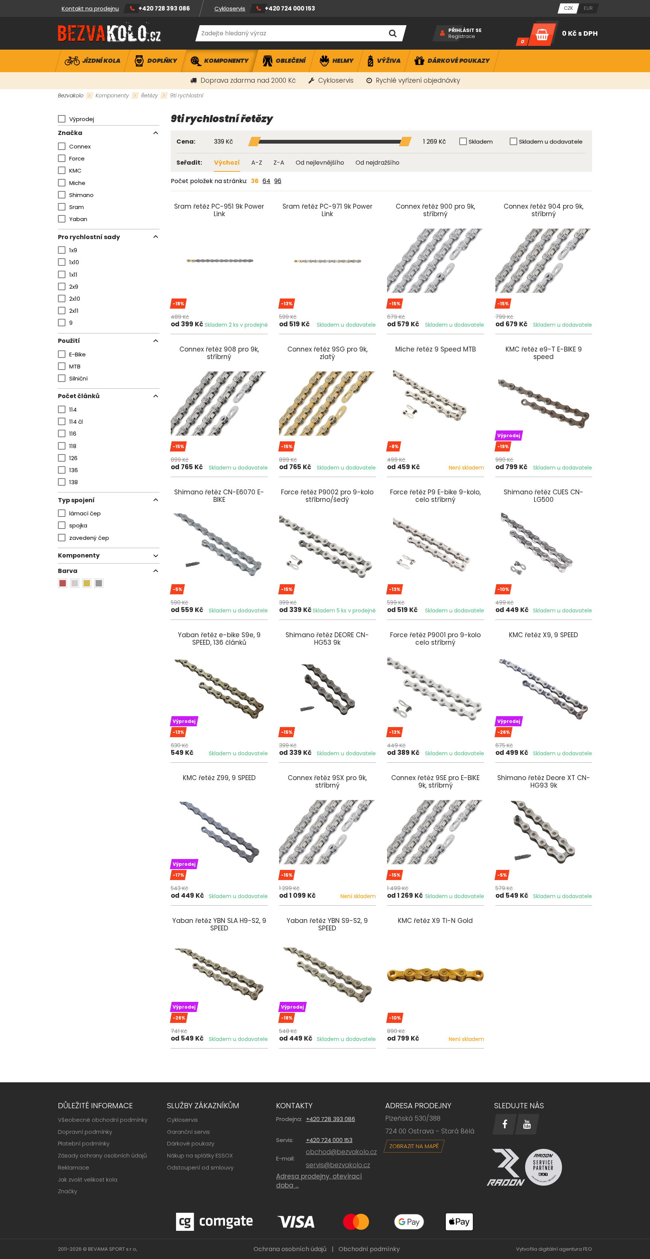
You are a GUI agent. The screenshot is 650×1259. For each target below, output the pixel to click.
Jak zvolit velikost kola (87, 1179)
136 (73, 470)
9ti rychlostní (186, 95)
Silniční (78, 378)
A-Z (256, 162)
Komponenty (112, 95)
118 (72, 446)
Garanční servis (188, 1132)
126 (73, 458)
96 (277, 181)
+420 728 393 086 (164, 8)
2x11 (74, 311)
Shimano (81, 195)
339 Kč (223, 142)
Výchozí (227, 162)
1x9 (73, 250)
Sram (76, 207)
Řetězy (149, 95)
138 (73, 482)
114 (73, 410)
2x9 (73, 287)
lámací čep (85, 513)
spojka (78, 525)
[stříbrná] (74, 583)
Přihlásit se (464, 30)
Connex (80, 146)
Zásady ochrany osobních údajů (102, 1155)
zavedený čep (89, 538)
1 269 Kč (434, 142)
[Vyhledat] (392, 33)
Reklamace (73, 1167)
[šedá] (98, 583)
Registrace (461, 36)
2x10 (74, 299)
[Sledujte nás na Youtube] (527, 1124)
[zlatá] (86, 583)
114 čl (76, 422)
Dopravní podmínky (85, 1132)
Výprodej (81, 119)
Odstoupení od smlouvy (200, 1167)
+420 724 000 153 (290, 8)
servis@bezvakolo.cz (338, 1165)
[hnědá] (62, 583)
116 (72, 434)
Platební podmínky (83, 1143)
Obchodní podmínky (369, 1249)
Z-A (278, 162)
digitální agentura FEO (565, 1249)
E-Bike (77, 354)
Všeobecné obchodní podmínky (102, 1120)
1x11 (73, 275)
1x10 (74, 262)
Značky (67, 1191)
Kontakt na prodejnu (90, 8)
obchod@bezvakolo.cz (341, 1151)
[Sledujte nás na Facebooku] (504, 1124)
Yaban (78, 219)
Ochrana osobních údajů (290, 1249)
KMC (75, 170)
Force (77, 158)
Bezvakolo (71, 95)
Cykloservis (229, 8)
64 (266, 181)
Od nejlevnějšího (320, 162)
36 (255, 181)
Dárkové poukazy (190, 1143)
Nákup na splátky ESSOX (200, 1155)
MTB (74, 366)
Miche (77, 183)
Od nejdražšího (377, 162)
